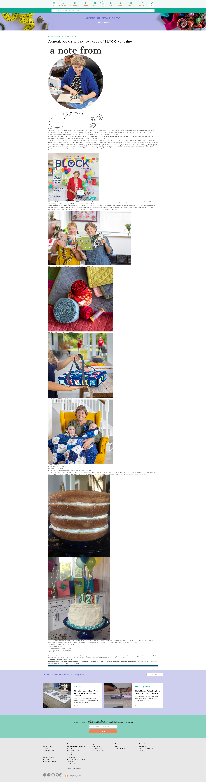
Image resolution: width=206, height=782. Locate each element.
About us (46, 755)
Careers (45, 748)
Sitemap (142, 752)
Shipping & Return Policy (147, 748)
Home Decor (71, 752)
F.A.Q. (141, 750)
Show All (155, 674)
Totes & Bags (71, 757)
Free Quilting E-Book (74, 768)
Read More (77, 706)
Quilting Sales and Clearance (76, 746)
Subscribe (70, 748)
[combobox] (103, 10)
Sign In (117, 746)
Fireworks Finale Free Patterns (77, 766)
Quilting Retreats (48, 750)
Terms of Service (96, 748)
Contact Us (142, 746)
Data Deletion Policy (97, 750)
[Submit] (54, 10)
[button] (54, 3)
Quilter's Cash (47, 746)
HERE (148, 207)
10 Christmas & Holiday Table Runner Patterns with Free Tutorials (86, 693)
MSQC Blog (46, 759)
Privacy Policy (95, 746)
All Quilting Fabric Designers (76, 759)
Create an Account (121, 748)
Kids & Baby (71, 755)
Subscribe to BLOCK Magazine (59, 661)
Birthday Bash (81, 207)
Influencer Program (49, 761)
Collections (70, 761)
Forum (45, 752)
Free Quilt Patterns (73, 764)
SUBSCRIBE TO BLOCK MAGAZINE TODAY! (63, 665)
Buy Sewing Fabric (73, 750)
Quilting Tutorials (48, 757)
